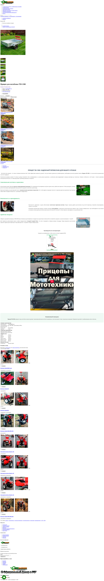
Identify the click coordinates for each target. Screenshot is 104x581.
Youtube (4, 563)
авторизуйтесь (8, 347)
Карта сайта (5, 530)
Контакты (4, 527)
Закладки (4, 536)
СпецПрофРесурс (8, 88)
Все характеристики (6, 91)
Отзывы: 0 (2, 86)
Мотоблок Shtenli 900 (4, 410)
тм (41, 520)
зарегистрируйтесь (16, 347)
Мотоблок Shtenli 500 (4, 388)
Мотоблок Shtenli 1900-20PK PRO (6, 516)
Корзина (4, 19)
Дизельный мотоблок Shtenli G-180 (7, 451)
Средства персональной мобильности (10, 12)
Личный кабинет (6, 534)
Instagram (4, 561)
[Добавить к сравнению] (0, 408)
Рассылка (4, 537)
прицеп (6, 520)
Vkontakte (4, 562)
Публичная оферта (6, 529)
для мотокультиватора (18, 520)
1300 (44, 520)
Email (1, 554)
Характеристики (6, 166)
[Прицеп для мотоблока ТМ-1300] (12, 56)
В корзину (7, 95)
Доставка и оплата (6, 525)
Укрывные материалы (7, 11)
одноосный (32, 520)
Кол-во (1, 95)
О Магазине (5, 524)
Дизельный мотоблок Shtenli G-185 (7, 473)
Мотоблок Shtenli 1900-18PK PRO (6, 431)
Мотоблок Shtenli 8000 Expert (6, 368)
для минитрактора (26, 520)
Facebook (4, 560)
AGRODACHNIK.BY (7, 18)
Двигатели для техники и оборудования (10, 10)
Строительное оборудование (8, 8)
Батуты (4, 13)
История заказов (6, 535)
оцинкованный (37, 520)
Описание (4, 165)
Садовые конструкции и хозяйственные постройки (12, 6)
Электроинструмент (6, 9)
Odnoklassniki (5, 564)
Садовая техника (6, 7)
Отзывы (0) (5, 167)
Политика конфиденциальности (8, 528)
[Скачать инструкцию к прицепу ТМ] (52, 250)
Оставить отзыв (7, 86)
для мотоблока (11, 520)
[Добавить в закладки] (0, 407)
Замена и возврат (6, 526)
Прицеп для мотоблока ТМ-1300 (9, 26)
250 (42, 520)
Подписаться (3, 556)
